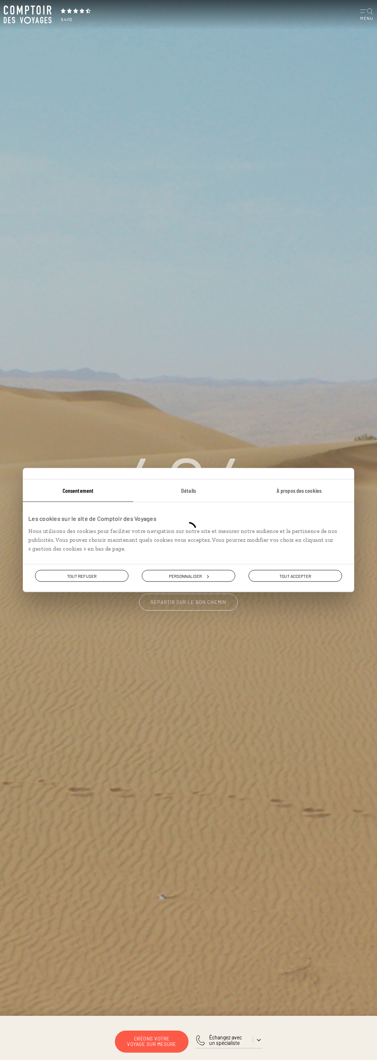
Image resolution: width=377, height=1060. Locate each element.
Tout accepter (295, 576)
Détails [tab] (188, 490)
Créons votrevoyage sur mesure (151, 1041)
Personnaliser (185, 576)
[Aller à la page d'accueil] (29, 15)
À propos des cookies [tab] (298, 490)
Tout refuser (81, 576)
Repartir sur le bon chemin (188, 602)
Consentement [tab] (78, 490)
